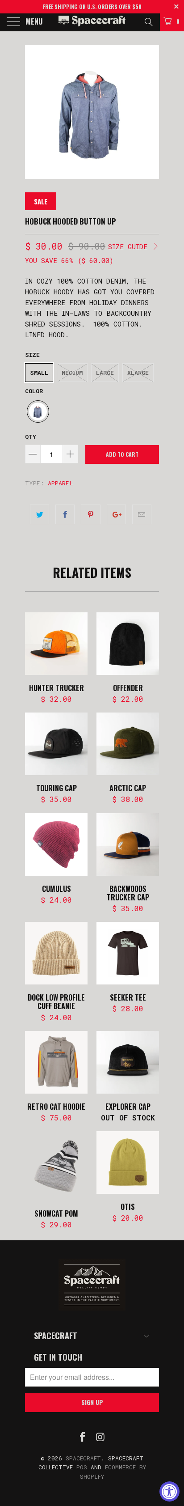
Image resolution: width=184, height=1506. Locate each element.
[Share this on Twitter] (39, 514)
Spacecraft (83, 1458)
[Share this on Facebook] (65, 514)
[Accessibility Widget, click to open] (169, 1491)
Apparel (60, 483)
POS (81, 1467)
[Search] (148, 21)
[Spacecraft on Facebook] (82, 1437)
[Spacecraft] (92, 22)
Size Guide (129, 246)
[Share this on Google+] (116, 514)
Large (105, 373)
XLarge (138, 373)
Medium (72, 373)
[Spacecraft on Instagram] (100, 1437)
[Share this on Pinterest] (90, 514)
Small (39, 373)
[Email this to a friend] (141, 514)
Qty (30, 437)
